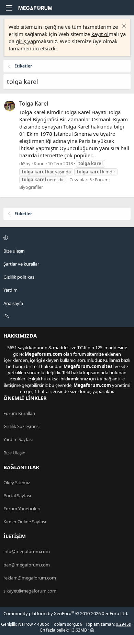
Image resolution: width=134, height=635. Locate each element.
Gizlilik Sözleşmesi (21, 426)
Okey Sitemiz (16, 482)
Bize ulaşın (14, 251)
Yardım (10, 290)
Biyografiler (31, 187)
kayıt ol (100, 33)
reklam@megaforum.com (29, 578)
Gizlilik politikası (19, 277)
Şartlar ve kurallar (21, 264)
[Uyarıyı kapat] (123, 26)
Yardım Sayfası (18, 439)
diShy (25, 163)
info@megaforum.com (26, 551)
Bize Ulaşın (14, 453)
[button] (66, 237)
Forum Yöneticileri (21, 508)
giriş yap (26, 41)
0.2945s (123, 624)
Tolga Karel (33, 103)
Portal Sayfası (17, 495)
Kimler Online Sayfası (24, 521)
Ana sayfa (13, 303)
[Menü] (8, 8)
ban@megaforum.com (26, 565)
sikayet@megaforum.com (29, 591)
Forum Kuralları (19, 413)
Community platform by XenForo (65, 613)
